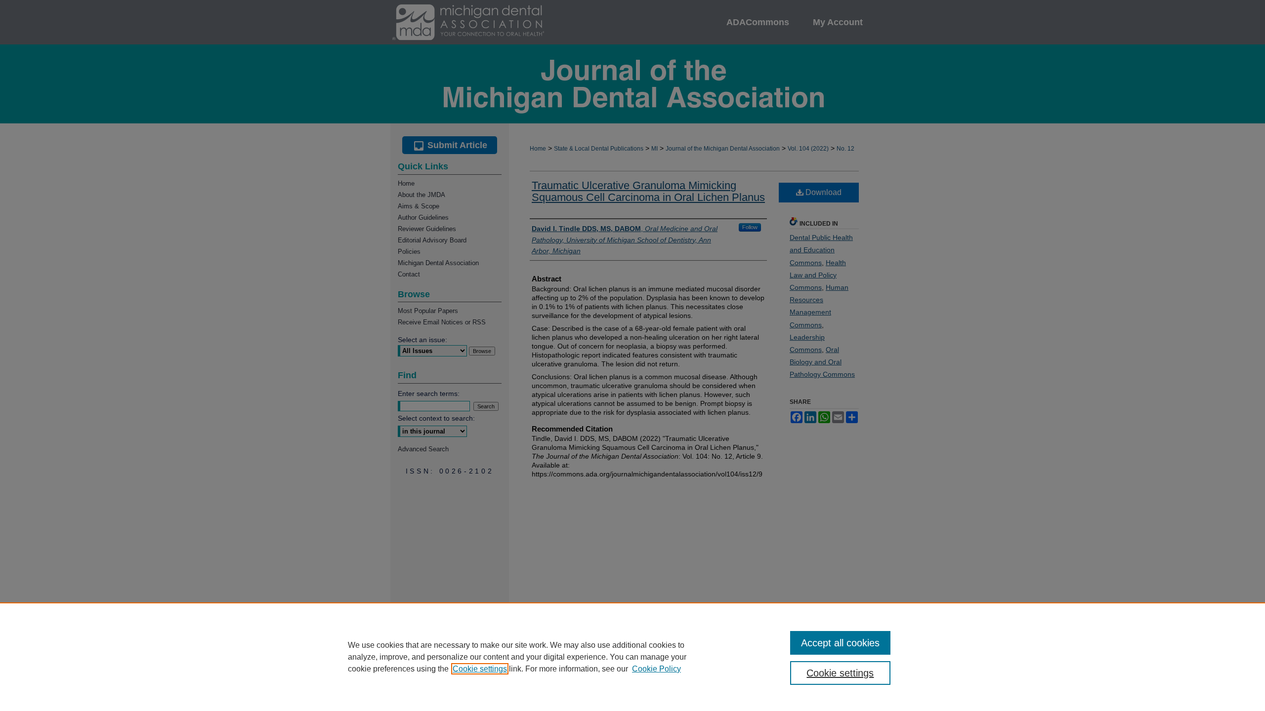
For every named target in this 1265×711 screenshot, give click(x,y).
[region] (632, 656)
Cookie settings (480, 669)
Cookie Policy (656, 669)
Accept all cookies (840, 642)
